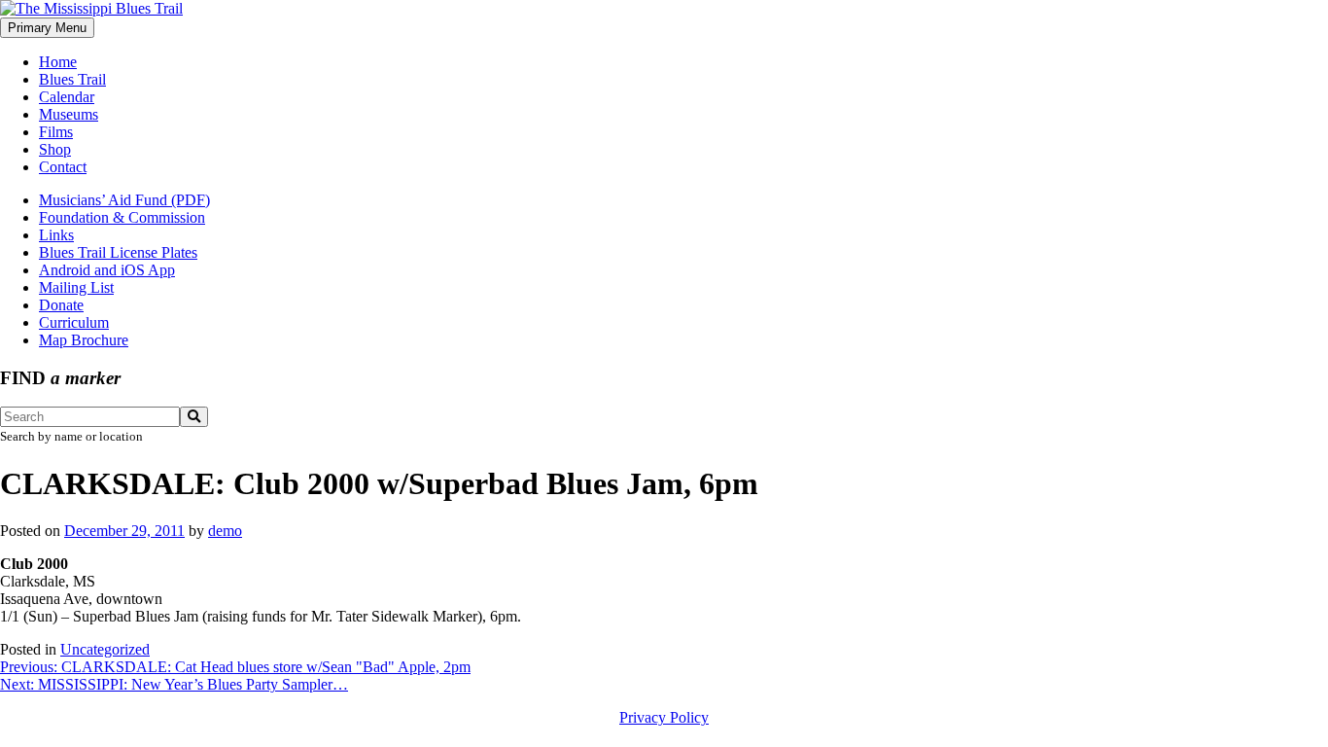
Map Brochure (83, 340)
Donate (61, 305)
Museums (68, 114)
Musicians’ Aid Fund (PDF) (124, 200)
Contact (63, 167)
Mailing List (76, 287)
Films (56, 132)
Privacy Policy (664, 717)
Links (56, 235)
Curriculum (74, 322)
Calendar (66, 97)
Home (58, 61)
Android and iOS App (107, 270)
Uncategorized (105, 649)
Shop (55, 149)
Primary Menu (47, 27)
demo (225, 530)
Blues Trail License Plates (118, 252)
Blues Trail (72, 79)
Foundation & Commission (122, 217)
